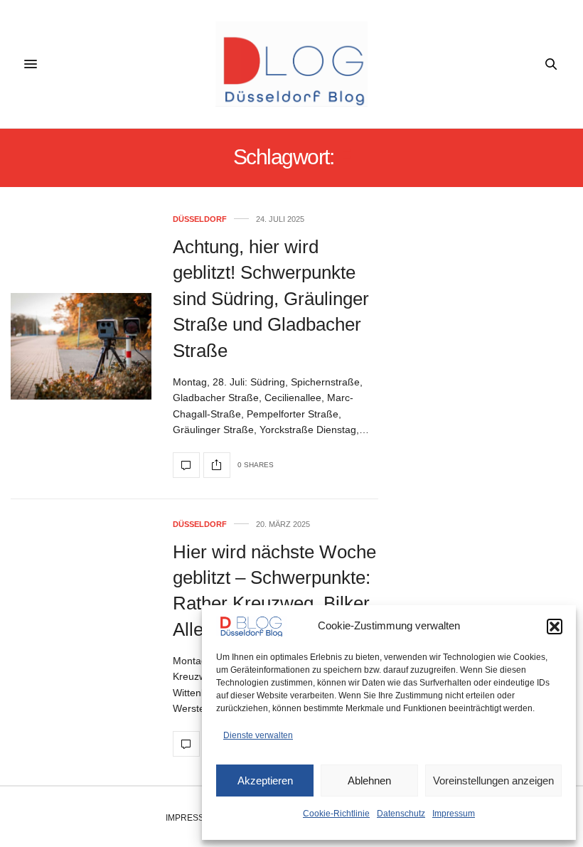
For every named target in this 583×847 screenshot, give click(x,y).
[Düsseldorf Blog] (291, 64)
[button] (554, 626)
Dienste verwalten (258, 735)
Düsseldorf (200, 219)
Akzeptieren (265, 780)
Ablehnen (369, 780)
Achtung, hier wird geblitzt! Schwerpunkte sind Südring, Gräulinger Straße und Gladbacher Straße (271, 298)
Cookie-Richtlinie (336, 814)
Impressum (453, 814)
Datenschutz (401, 814)
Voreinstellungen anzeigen (493, 780)
